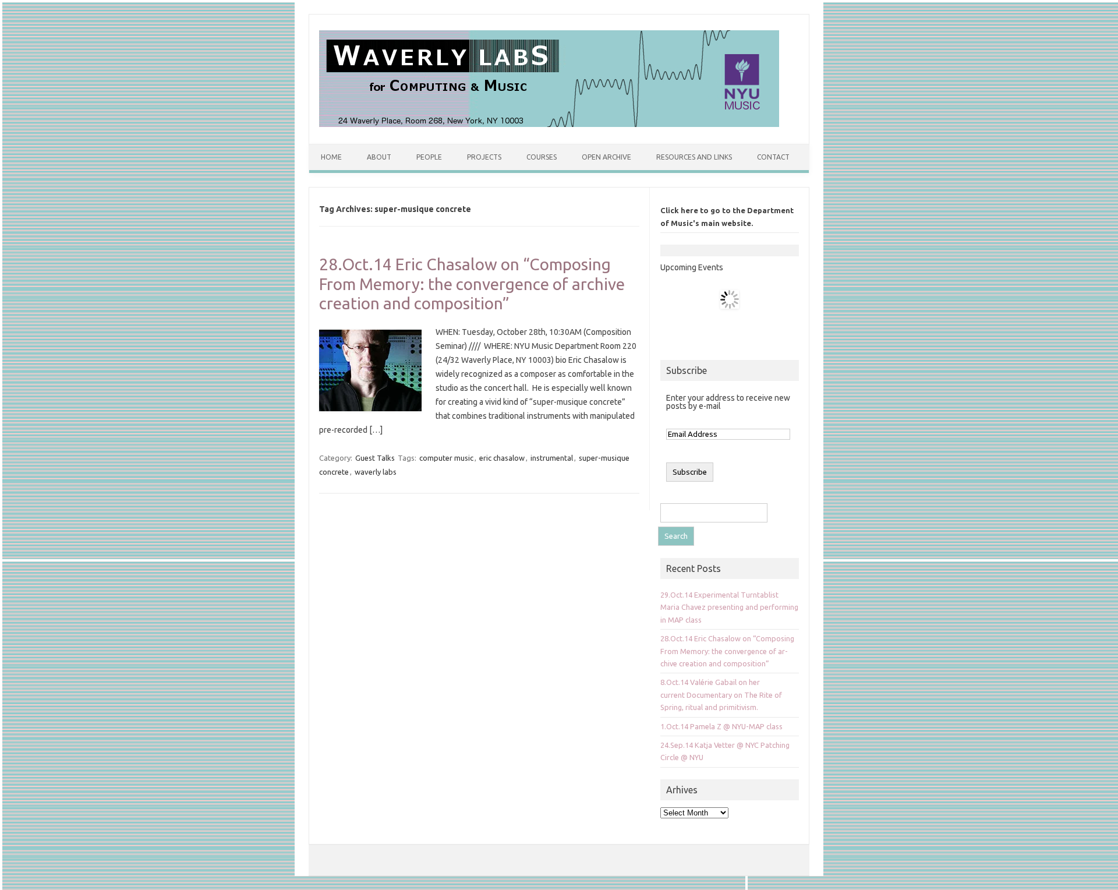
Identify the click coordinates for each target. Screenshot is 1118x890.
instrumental (551, 458)
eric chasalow (502, 458)
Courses (541, 157)
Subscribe (686, 370)
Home (331, 157)
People (429, 157)
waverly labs (376, 472)
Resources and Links (694, 157)
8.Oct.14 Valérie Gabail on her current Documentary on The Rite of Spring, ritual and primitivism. (721, 694)
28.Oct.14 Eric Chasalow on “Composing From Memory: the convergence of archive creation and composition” (472, 283)
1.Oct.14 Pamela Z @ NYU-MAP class (721, 726)
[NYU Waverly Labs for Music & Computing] (549, 124)
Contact (773, 157)
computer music (446, 458)
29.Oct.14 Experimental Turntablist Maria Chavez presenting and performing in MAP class (729, 607)
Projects (484, 157)
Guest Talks (375, 458)
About (379, 157)
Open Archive (606, 157)
